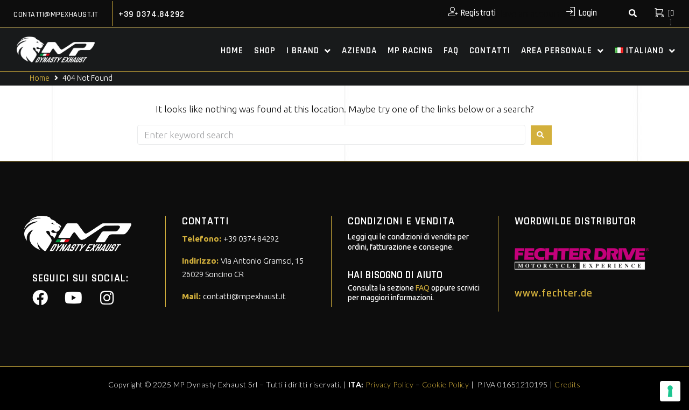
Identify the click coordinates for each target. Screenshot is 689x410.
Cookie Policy (445, 384)
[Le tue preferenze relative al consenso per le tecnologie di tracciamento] (670, 391)
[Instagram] (106, 298)
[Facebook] (39, 298)
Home (40, 78)
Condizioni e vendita (401, 221)
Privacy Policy (389, 384)
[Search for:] (331, 135)
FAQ (423, 288)
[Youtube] (73, 298)
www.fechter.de (554, 293)
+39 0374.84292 (151, 14)
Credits (567, 384)
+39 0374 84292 (251, 238)
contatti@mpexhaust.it (55, 14)
